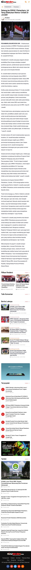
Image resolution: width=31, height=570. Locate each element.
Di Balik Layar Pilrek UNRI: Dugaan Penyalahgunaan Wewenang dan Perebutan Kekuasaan (17, 309)
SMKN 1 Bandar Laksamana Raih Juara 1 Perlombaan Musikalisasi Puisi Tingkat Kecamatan (19, 320)
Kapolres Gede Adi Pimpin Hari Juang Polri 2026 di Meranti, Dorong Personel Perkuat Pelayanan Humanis (14, 532)
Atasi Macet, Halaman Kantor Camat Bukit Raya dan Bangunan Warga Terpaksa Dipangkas (15, 504)
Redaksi (7, 17)
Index (27, 272)
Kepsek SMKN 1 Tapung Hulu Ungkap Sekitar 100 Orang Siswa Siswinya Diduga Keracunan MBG (14, 539)
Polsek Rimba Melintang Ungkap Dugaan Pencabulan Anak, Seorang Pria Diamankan (15, 546)
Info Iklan (18, 558)
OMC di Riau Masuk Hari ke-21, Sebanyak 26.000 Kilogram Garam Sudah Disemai (14, 490)
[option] (8, 283)
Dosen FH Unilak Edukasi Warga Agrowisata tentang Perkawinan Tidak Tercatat (19, 341)
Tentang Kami (5, 558)
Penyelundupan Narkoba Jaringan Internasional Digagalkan (8, 285)
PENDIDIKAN (7, 7)
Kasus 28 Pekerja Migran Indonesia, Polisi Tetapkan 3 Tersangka (22, 285)
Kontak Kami (21, 560)
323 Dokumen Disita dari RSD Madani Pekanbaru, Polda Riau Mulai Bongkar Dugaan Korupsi (14, 511)
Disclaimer (13, 560)
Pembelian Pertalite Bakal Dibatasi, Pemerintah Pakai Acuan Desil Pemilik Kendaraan (14, 523)
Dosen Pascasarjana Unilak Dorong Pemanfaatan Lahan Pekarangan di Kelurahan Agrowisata (18, 353)
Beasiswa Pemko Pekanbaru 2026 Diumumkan (13, 517)
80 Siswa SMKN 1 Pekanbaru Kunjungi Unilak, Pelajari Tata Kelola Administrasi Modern (18, 330)
